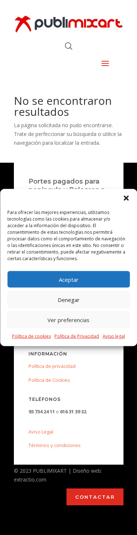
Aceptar (69, 279)
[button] (126, 198)
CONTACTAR (95, 497)
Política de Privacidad (76, 336)
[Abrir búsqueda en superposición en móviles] (68, 46)
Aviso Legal (40, 431)
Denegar (69, 299)
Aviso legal (114, 336)
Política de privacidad (52, 366)
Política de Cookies (49, 380)
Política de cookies (31, 336)
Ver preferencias (68, 319)
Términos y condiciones (54, 445)
